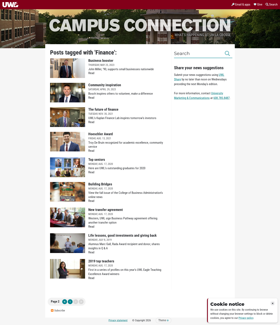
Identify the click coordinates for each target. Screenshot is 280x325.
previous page (70, 301)
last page (81, 301)
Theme (162, 320)
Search (182, 53)
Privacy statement (118, 320)
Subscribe (59, 310)
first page (64, 301)
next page (75, 301)
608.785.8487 (221, 98)
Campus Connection (140, 24)
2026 (148, 320)
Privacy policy (246, 317)
